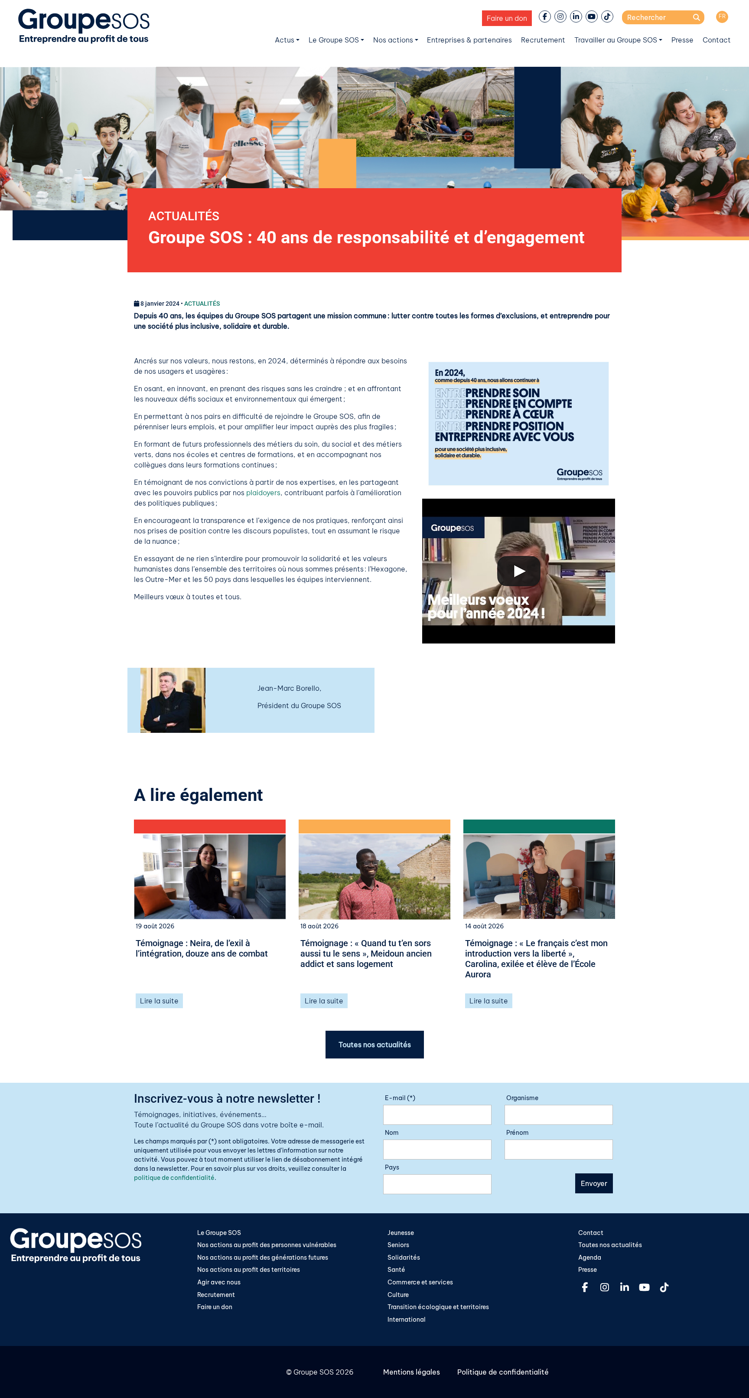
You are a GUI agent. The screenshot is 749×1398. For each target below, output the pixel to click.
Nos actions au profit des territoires (248, 1270)
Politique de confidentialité (503, 1372)
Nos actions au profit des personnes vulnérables (266, 1245)
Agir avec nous (219, 1282)
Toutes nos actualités (375, 1044)
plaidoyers (263, 492)
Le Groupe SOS (334, 40)
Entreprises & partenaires (469, 40)
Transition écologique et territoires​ (438, 1307)
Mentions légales (411, 1372)
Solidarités (404, 1257)
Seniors (398, 1245)
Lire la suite (159, 1000)
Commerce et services (420, 1282)
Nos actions (393, 40)
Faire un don (507, 18)
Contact (717, 40)
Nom (392, 1133)
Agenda (589, 1257)
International (407, 1319)
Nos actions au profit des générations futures (262, 1257)
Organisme (522, 1098)
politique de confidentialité (174, 1178)
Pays (392, 1167)
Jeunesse (401, 1233)
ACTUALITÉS (183, 216)
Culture (398, 1295)
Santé (396, 1270)
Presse (682, 40)
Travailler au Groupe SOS (615, 40)
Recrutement (543, 40)
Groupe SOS (313, 1372)
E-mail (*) (400, 1098)
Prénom (517, 1133)
